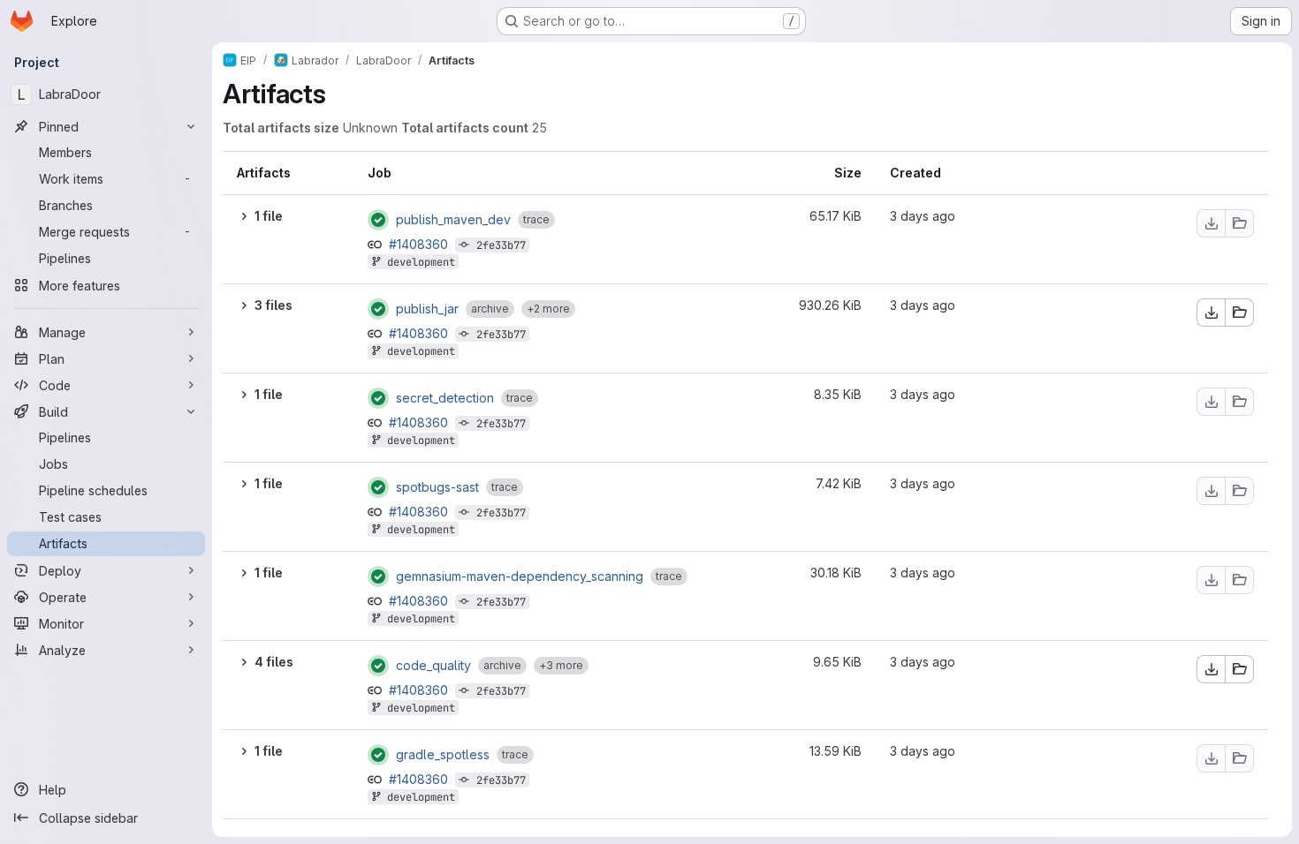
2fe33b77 (501, 245)
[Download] (1210, 223)
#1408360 (420, 244)
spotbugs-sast (437, 487)
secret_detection (445, 398)
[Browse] (1240, 223)
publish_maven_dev (453, 220)
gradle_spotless (443, 755)
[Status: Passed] (378, 219)
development (421, 262)
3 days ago (922, 215)
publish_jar (427, 309)
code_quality (433, 666)
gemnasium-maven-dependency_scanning (519, 576)
